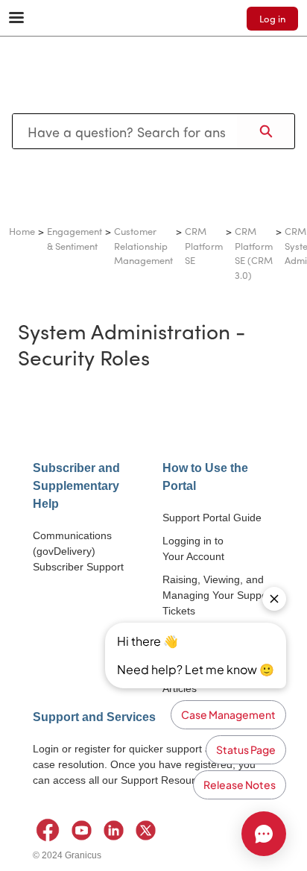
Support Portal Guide (212, 517)
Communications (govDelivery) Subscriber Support (78, 551)
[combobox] (125, 131)
